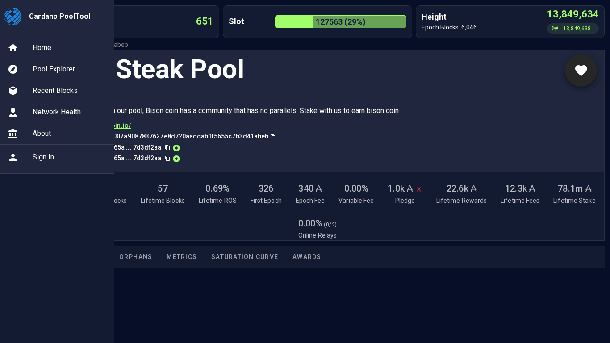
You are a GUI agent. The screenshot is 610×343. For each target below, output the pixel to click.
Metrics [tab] (182, 256)
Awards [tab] (307, 256)
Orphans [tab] (136, 256)
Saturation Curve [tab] (244, 256)
